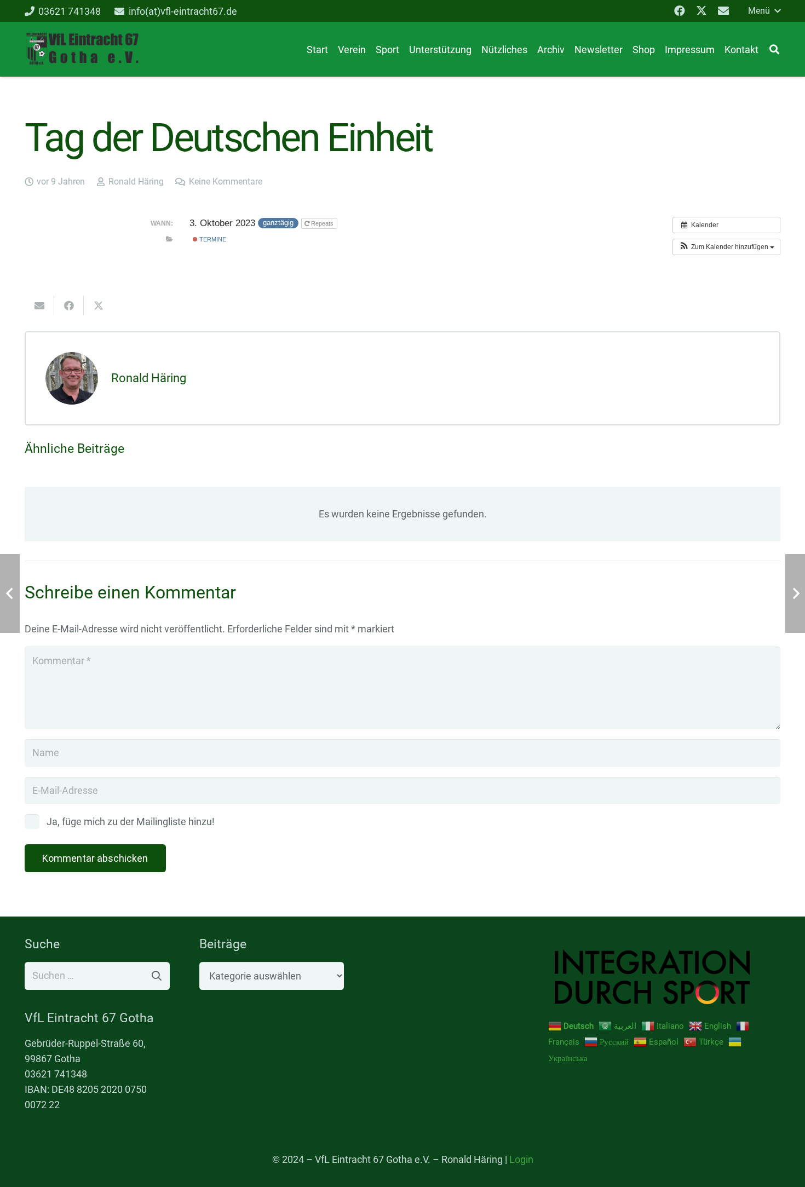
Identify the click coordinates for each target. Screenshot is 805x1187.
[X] (701, 11)
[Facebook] (680, 11)
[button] (764, 11)
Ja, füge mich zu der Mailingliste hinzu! (129, 821)
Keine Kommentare (225, 181)
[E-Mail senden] (39, 305)
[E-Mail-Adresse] (723, 11)
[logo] (82, 49)
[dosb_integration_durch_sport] (664, 977)
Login (521, 1159)
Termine (212, 239)
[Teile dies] (69, 305)
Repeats (322, 223)
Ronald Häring (136, 181)
